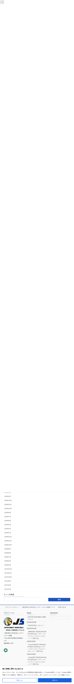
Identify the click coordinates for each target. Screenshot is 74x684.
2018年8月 (7, 553)
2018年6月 (7, 561)
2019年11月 (8, 504)
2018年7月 (7, 557)
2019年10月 (8, 508)
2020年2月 (7, 496)
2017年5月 (7, 581)
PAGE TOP (70, 661)
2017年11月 (8, 573)
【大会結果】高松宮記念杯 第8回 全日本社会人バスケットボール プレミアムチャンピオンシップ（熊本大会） (37, 661)
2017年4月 (7, 585)
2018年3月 (7, 565)
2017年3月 (7, 589)
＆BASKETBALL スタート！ (36, 625)
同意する (55, 680)
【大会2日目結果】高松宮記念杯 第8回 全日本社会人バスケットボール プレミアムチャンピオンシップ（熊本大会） (37, 648)
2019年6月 (7, 520)
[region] (37, 675)
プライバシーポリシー (12, 607)
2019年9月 (7, 512)
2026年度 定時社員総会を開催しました (37, 618)
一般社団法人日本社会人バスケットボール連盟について (38, 607)
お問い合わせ (62, 607)
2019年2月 (7, 528)
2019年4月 (7, 524)
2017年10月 (8, 577)
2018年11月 (8, 540)
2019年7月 (7, 516)
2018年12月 (8, 536)
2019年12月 (8, 500)
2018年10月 (8, 545)
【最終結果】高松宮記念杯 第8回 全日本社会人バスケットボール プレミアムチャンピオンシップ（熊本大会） (37, 635)
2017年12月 (8, 569)
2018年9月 (7, 549)
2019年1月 (7, 532)
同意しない (19, 680)
